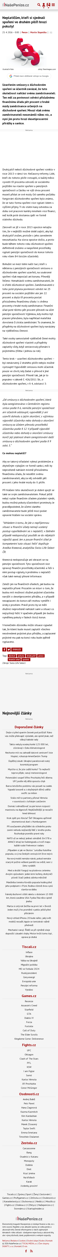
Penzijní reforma (29, 985)
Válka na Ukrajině (29, 960)
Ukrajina (29, 956)
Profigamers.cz (21, 1197)
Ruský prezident (29, 972)
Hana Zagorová (29, 1107)
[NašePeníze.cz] (15, 4)
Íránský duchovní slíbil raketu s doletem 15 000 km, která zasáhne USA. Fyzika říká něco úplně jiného (29, 898)
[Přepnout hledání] (39, 4)
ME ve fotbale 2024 (29, 968)
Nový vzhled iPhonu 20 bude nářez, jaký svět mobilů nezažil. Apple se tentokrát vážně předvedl (29, 921)
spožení (25, 659)
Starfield (29, 1009)
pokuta (21, 656)
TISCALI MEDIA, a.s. (29, 1243)
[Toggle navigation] (53, 4)
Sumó (29, 1075)
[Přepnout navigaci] (43, 4)
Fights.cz (29, 1045)
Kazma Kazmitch (29, 1111)
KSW (29, 1066)
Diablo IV (29, 1017)
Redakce (14, 1240)
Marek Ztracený (29, 1124)
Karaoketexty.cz (12, 1201)
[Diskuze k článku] (51, 32)
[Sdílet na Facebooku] (4, 649)
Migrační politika (29, 964)
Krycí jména (29, 1173)
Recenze (29, 1001)
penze (41, 656)
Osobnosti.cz (29, 1094)
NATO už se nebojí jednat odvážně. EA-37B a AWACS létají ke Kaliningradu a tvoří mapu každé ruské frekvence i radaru (29, 842)
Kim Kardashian (29, 1115)
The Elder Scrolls (29, 1034)
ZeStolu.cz (35, 1197)
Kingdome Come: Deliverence (29, 1038)
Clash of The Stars (29, 1058)
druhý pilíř (31, 656)
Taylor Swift (29, 1128)
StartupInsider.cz (35, 1208)
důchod (12, 656)
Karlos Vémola (29, 1079)
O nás (25, 1246)
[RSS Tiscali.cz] (31, 1251)
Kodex (42, 1240)
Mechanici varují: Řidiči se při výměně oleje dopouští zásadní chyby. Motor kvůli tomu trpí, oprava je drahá (29, 933)
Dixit (29, 1169)
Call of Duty (29, 1030)
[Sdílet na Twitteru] (9, 649)
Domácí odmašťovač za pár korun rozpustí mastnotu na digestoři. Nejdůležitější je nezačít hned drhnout (29, 810)
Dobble (29, 1164)
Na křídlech (29, 1177)
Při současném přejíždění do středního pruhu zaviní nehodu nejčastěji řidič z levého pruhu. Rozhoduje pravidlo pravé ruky (29, 830)
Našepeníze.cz (45, 1204)
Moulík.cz (50, 1201)
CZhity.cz (31, 1204)
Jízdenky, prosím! (29, 1185)
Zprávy (21, 1194)
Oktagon (29, 1054)
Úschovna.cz (28, 1201)
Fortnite (29, 1026)
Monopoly (29, 1160)
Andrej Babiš (29, 1099)
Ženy (35, 1194)
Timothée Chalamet (29, 1136)
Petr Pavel (29, 1103)
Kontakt (49, 1240)
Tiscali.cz (29, 946)
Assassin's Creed (29, 1005)
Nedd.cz (40, 1201)
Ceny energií (29, 977)
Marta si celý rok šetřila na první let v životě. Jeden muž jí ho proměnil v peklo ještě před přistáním (29, 910)
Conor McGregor (29, 1087)
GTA (29, 1013)
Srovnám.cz (20, 1208)
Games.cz (29, 995)
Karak (29, 1181)
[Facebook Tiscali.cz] (26, 1251)
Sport (29, 1194)
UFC (29, 1050)
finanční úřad (14, 659)
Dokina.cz (21, 1204)
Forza (29, 1022)
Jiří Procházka (29, 1083)
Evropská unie (29, 981)
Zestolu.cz (29, 1143)
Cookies (22, 1240)
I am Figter (29, 1071)
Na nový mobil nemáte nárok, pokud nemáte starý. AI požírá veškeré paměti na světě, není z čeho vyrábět (29, 862)
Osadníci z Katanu (29, 1156)
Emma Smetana (29, 1132)
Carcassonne (29, 1148)
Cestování (45, 1194)
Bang (29, 1152)
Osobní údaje (32, 1240)
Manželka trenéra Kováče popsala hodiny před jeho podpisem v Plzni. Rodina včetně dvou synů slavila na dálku (29, 886)
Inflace (29, 952)
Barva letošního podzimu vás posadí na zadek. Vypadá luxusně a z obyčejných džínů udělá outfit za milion (29, 789)
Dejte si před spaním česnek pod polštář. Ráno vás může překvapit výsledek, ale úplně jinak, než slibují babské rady (29, 736)
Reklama (6, 1240)
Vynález (29, 989)
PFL (29, 1062)
